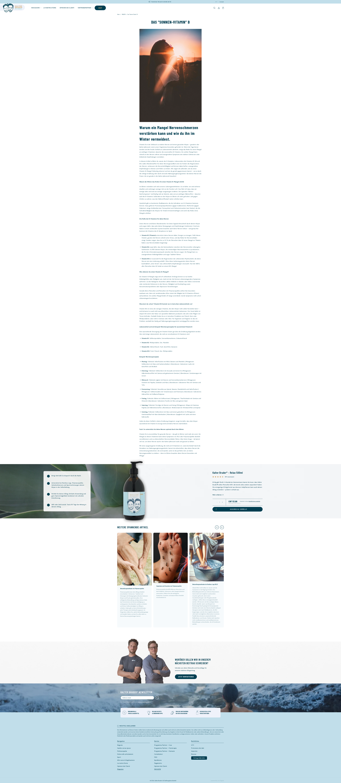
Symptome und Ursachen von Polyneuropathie (169, 586)
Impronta (194, 751)
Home (118, 14)
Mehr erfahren (217, 495)
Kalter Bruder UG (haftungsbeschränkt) (165, 780)
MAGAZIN (123, 14)
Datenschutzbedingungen (143, 702)
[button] (35, 8)
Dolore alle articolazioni (125, 754)
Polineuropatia (122, 751)
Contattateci (158, 754)
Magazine (120, 769)
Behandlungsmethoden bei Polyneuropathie (132, 588)
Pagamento (158, 763)
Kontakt (222, 1)
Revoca (193, 754)
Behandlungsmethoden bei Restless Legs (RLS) (205, 584)
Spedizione (158, 760)
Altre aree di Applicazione (126, 760)
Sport (119, 757)
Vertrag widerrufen (199, 758)
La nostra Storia (122, 763)
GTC (192, 745)
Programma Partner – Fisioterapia (165, 748)
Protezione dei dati (197, 748)
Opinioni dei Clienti (123, 766)
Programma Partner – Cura (163, 745)
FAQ (155, 757)
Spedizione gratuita (254, 501)
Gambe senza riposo (124, 748)
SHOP (100, 8)
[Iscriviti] (157, 698)
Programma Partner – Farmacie (164, 751)
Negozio (120, 745)
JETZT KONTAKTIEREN (186, 677)
